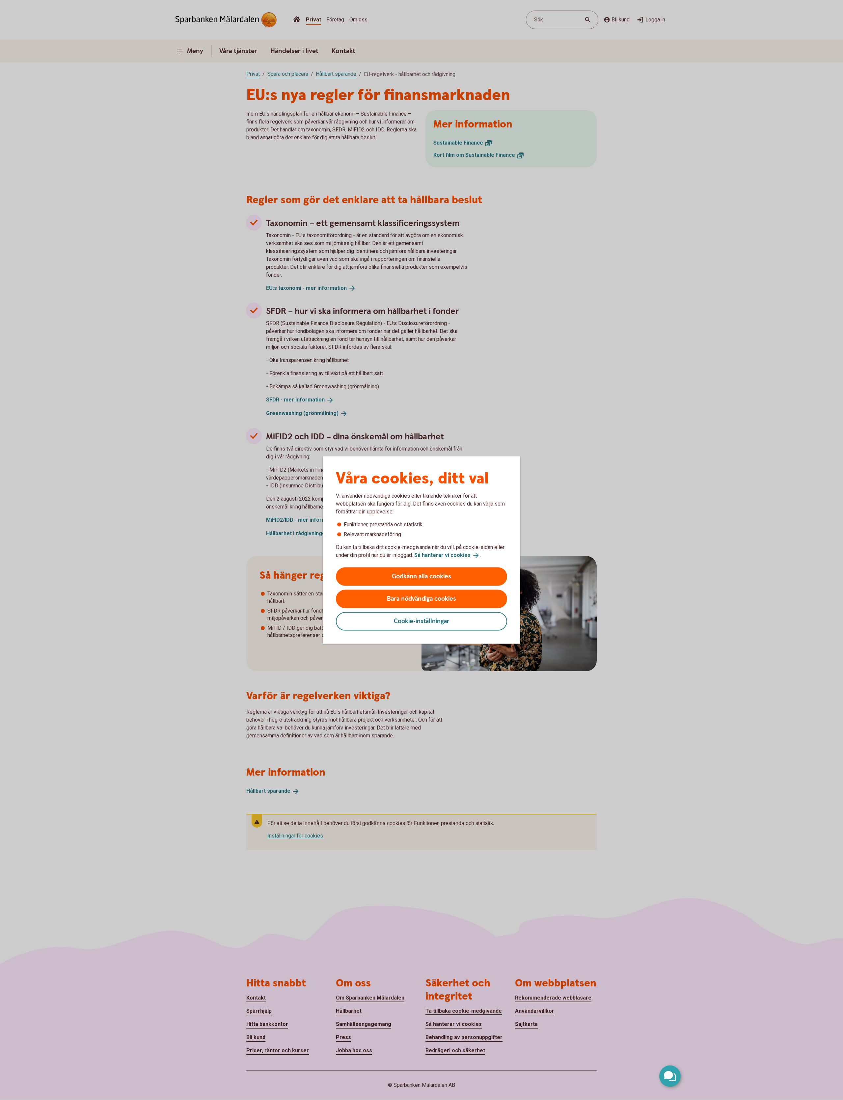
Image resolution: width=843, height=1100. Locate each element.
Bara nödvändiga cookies (421, 598)
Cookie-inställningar (421, 621)
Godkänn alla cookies (421, 576)
